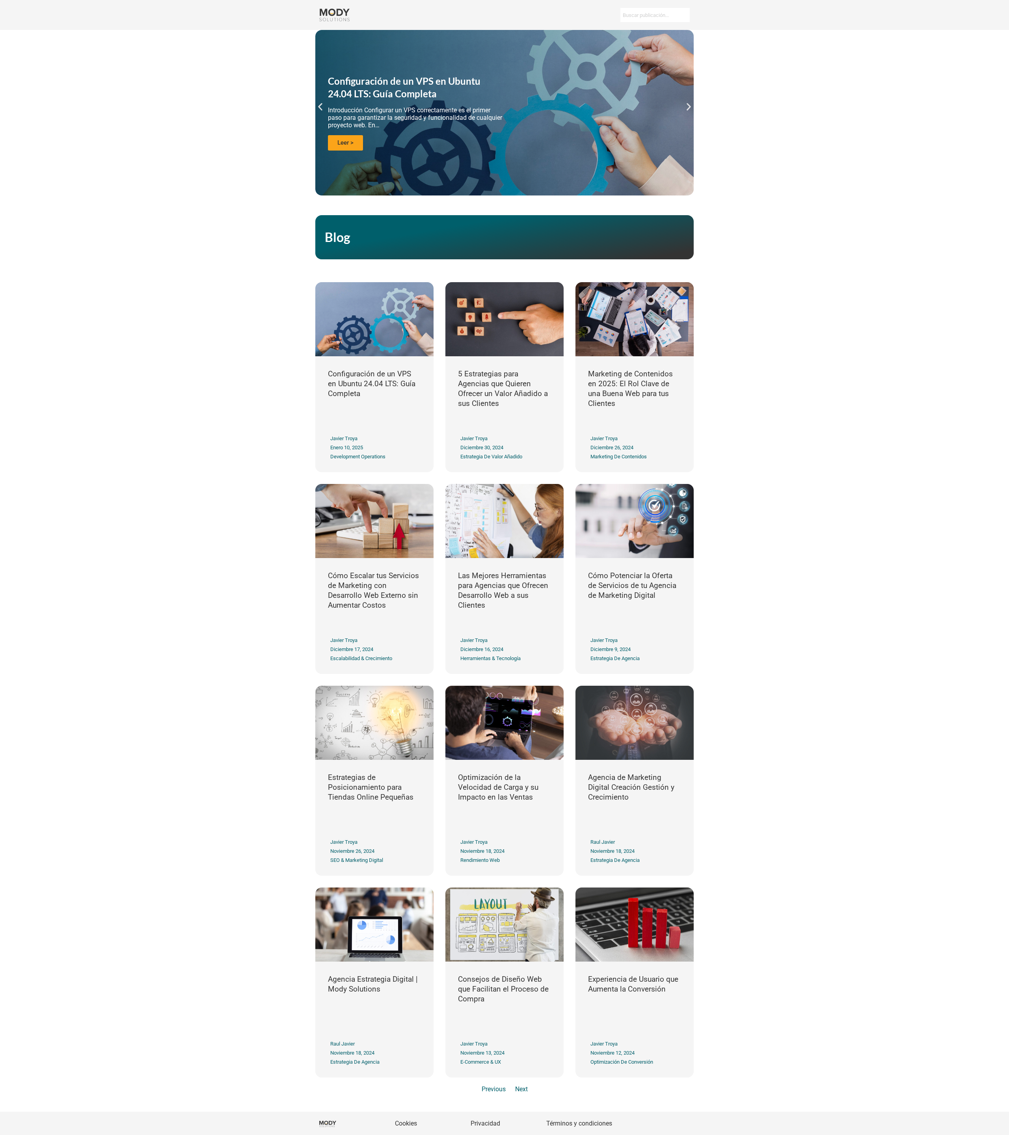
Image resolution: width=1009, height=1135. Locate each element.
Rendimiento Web (480, 860)
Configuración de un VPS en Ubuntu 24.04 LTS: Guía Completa (371, 384)
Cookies (406, 1123)
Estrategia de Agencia (615, 658)
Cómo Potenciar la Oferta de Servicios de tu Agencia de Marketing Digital (632, 585)
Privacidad (485, 1123)
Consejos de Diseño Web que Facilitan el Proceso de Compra (503, 989)
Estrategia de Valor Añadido (491, 457)
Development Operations (357, 457)
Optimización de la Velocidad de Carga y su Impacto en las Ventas (498, 787)
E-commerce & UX (480, 1062)
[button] (320, 107)
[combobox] (655, 15)
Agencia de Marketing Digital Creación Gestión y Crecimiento (631, 787)
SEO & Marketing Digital (356, 860)
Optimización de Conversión (621, 1062)
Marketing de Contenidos (618, 457)
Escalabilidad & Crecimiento (361, 658)
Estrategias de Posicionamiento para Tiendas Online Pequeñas (370, 787)
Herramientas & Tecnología (490, 658)
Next (521, 1089)
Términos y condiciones (579, 1123)
